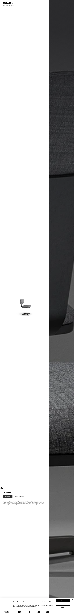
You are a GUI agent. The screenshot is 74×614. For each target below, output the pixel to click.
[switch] (29, 612)
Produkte (51, 3)
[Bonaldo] (8, 3)
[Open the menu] (69, 3)
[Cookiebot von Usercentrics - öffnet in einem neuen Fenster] (6, 612)
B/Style (56, 3)
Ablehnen (63, 607)
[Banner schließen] (72, 599)
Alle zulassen (63, 600)
